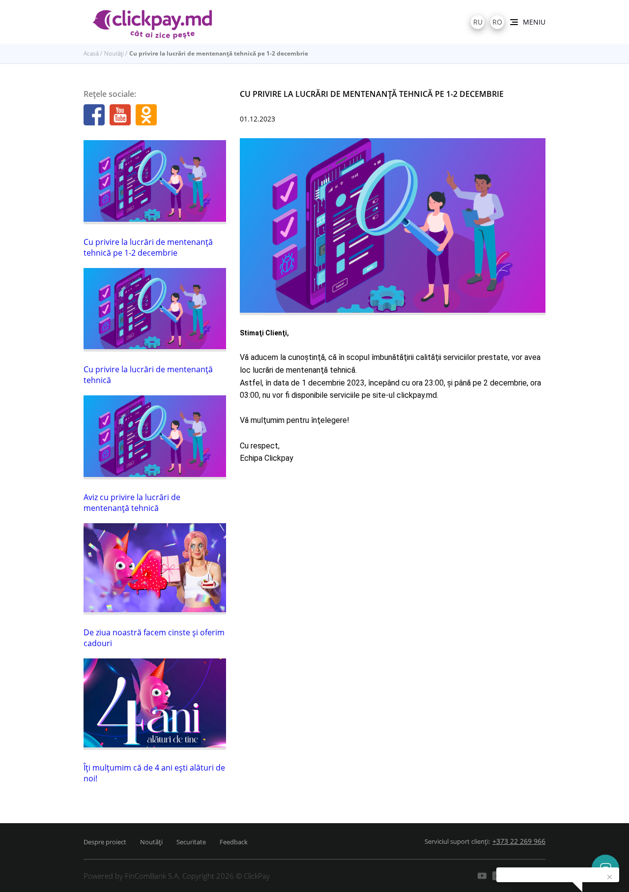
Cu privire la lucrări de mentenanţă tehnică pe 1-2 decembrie (148, 247)
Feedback (234, 841)
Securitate (191, 841)
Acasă (91, 53)
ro (497, 22)
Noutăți (114, 53)
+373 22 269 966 (518, 841)
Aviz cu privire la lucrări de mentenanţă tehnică (132, 502)
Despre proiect (105, 841)
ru (478, 22)
